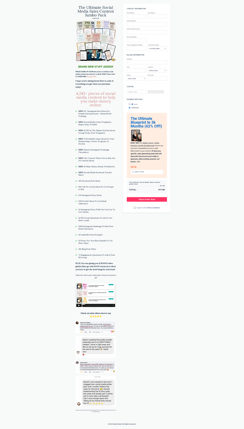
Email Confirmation (133, 29)
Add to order (139, 172)
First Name (130, 13)
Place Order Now (147, 199)
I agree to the (148, 208)
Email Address (131, 21)
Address (129, 59)
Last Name (151, 13)
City (128, 67)
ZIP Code (150, 75)
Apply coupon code (156, 92)
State (128, 75)
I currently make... (154, 45)
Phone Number (132, 37)
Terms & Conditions (153, 208)
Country (150, 67)
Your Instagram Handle (134, 45)
